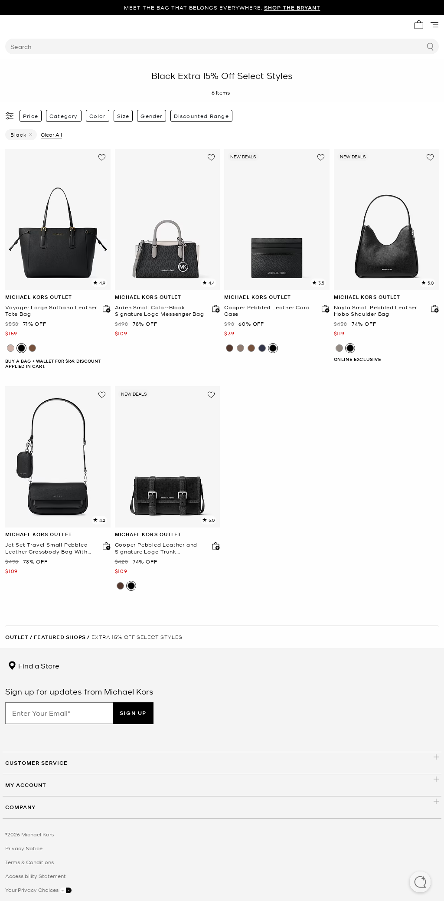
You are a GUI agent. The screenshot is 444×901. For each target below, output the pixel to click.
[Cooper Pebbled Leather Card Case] (277, 219)
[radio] (11, 348)
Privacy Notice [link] (23, 848)
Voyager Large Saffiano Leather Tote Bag (51, 311)
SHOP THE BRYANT (292, 7)
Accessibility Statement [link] (35, 875)
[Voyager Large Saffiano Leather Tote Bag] (58, 219)
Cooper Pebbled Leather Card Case (267, 311)
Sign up (133, 713)
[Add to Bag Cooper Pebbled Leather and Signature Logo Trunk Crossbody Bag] (214, 545)
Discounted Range (201, 115)
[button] (420, 883)
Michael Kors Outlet (38, 297)
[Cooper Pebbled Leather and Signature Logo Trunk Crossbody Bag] (167, 456)
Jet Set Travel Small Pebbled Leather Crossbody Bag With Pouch (46, 548)
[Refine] (10, 115)
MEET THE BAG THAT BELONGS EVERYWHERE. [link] (222, 7)
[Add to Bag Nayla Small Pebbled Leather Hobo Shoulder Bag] (433, 308)
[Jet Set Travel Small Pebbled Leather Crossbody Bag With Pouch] (58, 456)
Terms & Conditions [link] (29, 861)
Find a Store (37, 665)
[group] (222, 7)
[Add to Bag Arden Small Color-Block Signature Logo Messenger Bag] (214, 308)
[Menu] (434, 24)
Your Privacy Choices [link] (32, 889)
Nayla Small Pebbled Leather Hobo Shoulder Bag (376, 311)
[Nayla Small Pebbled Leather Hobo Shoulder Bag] (386, 219)
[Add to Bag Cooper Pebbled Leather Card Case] (323, 308)
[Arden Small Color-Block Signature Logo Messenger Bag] (167, 219)
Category (63, 115)
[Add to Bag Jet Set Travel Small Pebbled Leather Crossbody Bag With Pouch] (104, 545)
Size (123, 115)
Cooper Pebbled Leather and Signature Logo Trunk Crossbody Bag (156, 548)
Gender (151, 115)
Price (30, 115)
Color (97, 115)
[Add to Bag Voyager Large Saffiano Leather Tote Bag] (104, 308)
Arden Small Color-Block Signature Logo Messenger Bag (159, 311)
